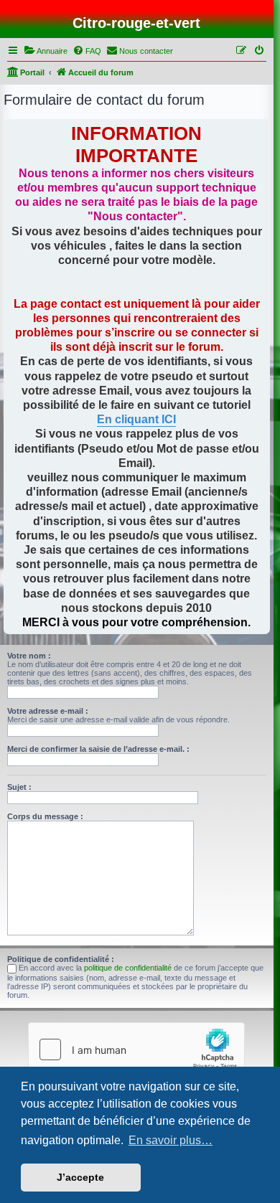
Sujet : (19, 787)
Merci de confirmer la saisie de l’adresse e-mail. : (98, 749)
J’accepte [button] (80, 1177)
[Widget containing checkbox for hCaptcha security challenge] (136, 1049)
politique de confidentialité (128, 967)
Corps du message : (45, 816)
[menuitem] (45, 51)
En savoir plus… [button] (171, 1140)
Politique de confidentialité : (60, 959)
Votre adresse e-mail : (47, 711)
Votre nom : (29, 655)
